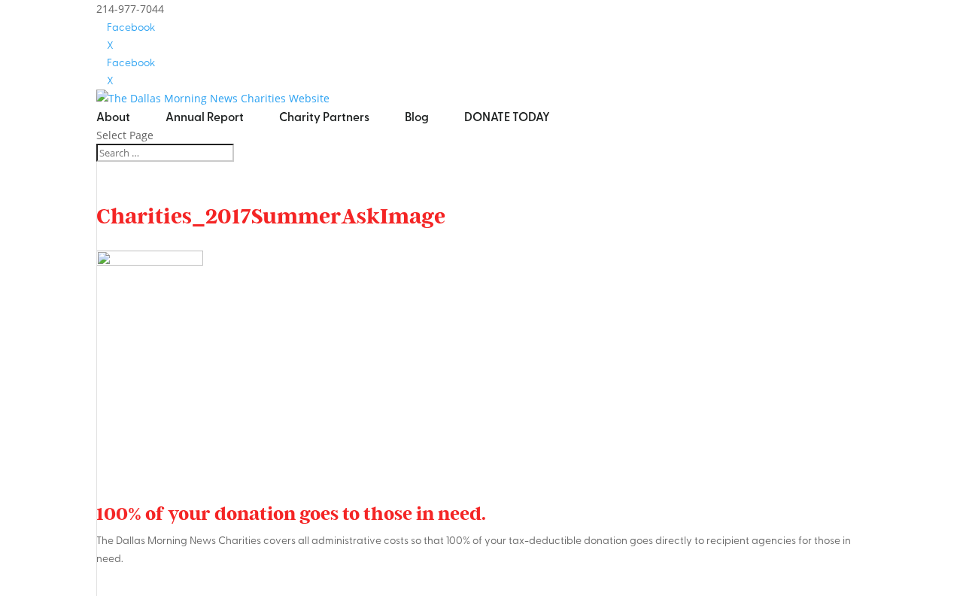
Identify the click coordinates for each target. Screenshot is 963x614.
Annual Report (205, 116)
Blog (417, 116)
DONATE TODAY (507, 116)
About (113, 116)
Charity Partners (324, 116)
